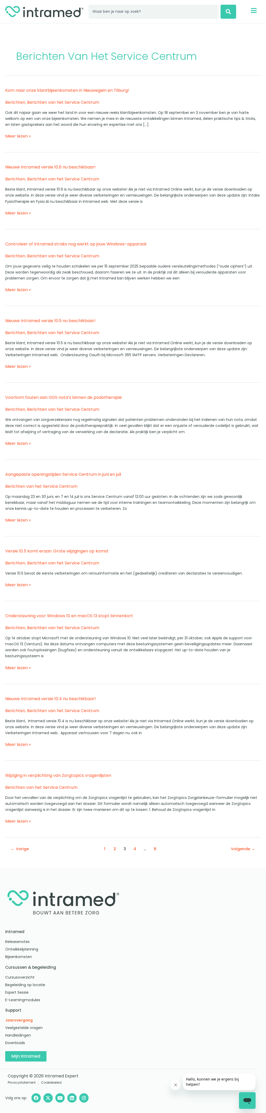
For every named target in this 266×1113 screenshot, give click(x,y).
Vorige (20, 848)
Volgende (243, 848)
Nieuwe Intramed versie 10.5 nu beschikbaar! (50, 321)
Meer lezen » (18, 136)
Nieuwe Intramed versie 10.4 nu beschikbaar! (50, 699)
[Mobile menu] (253, 10)
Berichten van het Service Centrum (63, 102)
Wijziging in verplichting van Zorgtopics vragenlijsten (58, 775)
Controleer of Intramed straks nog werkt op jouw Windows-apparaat (76, 244)
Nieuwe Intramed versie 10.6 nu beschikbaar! (50, 167)
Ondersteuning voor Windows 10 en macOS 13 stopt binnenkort (69, 616)
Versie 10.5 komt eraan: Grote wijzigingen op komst (57, 551)
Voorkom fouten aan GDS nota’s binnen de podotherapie (63, 397)
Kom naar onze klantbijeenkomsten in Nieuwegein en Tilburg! (67, 90)
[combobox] (153, 12)
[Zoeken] (228, 12)
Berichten (15, 102)
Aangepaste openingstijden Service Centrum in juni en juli (63, 474)
